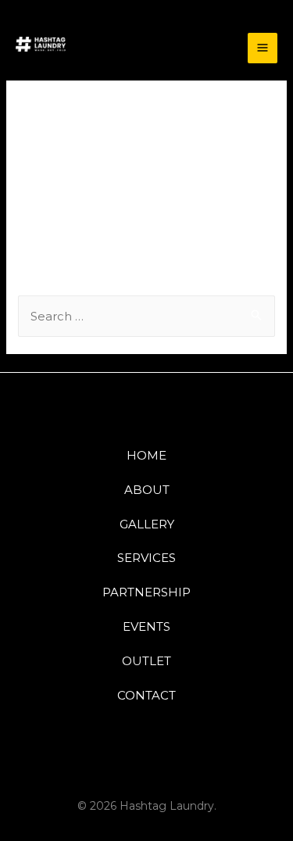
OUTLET (146, 660)
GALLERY (147, 524)
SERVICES (146, 557)
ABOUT (147, 489)
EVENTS (146, 626)
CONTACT (146, 695)
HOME (146, 455)
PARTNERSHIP (146, 592)
